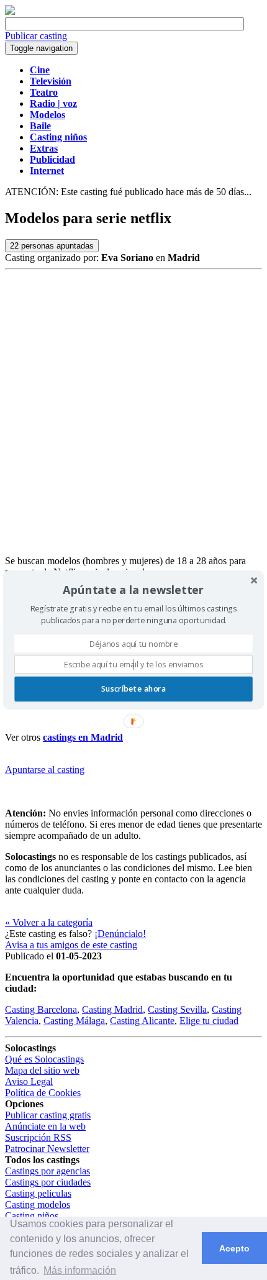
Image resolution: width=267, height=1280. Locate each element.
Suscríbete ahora (133, 688)
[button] (133, 590)
